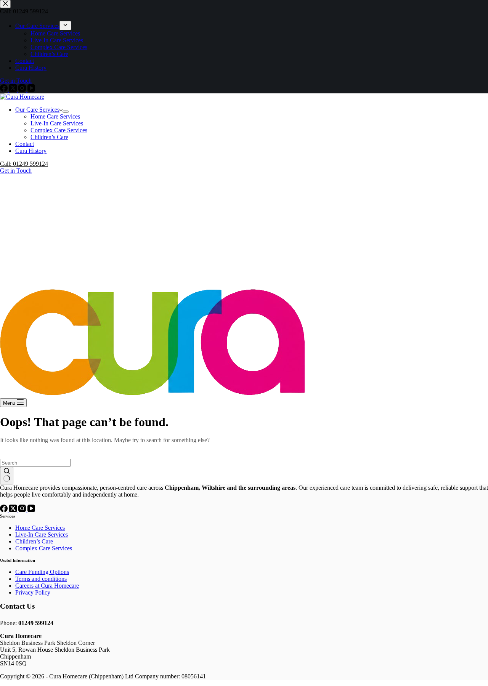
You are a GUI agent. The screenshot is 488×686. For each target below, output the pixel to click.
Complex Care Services (58, 130)
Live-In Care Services (56, 123)
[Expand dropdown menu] (66, 112)
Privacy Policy (32, 592)
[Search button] (6, 475)
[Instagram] (22, 510)
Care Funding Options (42, 572)
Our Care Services (37, 109)
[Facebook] (4, 510)
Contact (24, 144)
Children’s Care (49, 137)
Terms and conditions (41, 578)
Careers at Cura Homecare (47, 585)
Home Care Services (55, 116)
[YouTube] (31, 510)
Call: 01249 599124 (24, 163)
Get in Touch (16, 170)
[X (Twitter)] (13, 510)
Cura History (31, 150)
